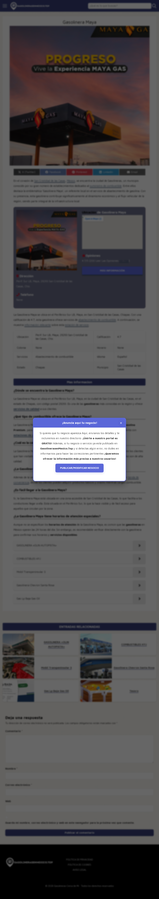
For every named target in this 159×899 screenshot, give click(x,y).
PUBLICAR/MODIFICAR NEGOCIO (79, 467)
